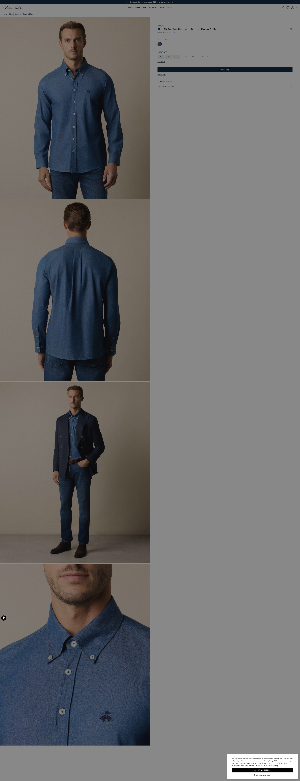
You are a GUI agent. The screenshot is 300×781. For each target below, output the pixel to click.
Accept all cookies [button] (262, 770)
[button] (262, 775)
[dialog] (150, 390)
